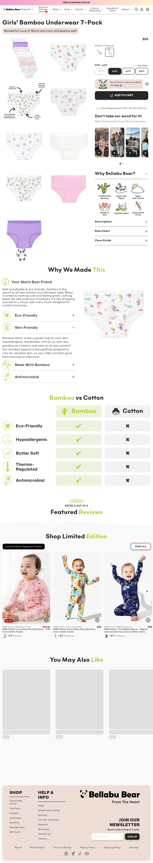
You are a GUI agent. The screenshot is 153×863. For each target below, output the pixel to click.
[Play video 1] (102, 142)
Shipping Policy (112, 847)
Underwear (16, 817)
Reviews (42, 815)
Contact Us (44, 833)
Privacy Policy (87, 847)
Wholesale (44, 829)
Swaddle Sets (17, 827)
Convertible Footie (16, 802)
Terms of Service (62, 847)
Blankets (14, 822)
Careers (42, 838)
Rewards (43, 824)
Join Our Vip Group (48, 819)
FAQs (41, 805)
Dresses (14, 813)
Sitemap (134, 847)
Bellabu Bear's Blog (49, 810)
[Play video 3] (133, 142)
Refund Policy (37, 847)
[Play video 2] (117, 142)
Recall (18, 847)
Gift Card (15, 831)
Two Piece (15, 808)
